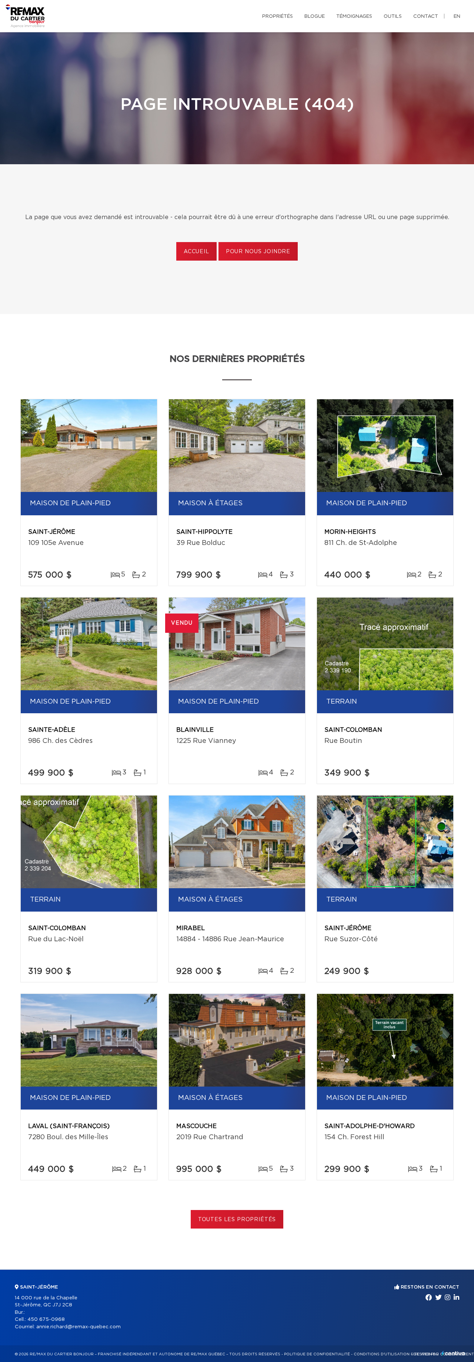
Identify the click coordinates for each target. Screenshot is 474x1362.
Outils (393, 16)
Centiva (453, 1353)
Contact (425, 16)
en (457, 16)
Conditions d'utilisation (382, 1354)
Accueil (196, 251)
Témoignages (354, 16)
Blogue (314, 16)
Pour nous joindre (258, 251)
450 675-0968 (46, 1319)
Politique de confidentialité (317, 1354)
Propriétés (277, 16)
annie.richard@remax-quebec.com (78, 1327)
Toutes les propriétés (237, 1219)
